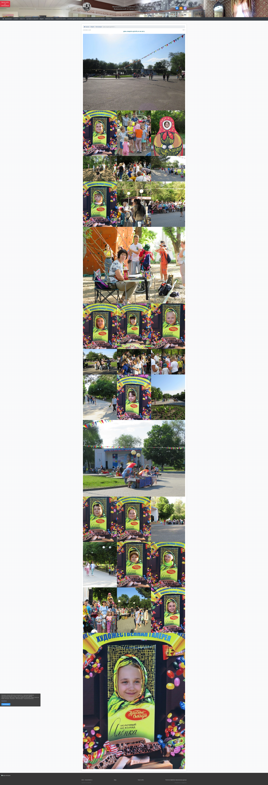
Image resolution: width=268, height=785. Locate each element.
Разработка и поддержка (181, 782)
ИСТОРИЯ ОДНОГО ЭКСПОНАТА (74, 18)
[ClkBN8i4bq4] (100, 326)
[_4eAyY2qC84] (134, 72)
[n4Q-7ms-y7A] (168, 610)
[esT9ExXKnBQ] (134, 265)
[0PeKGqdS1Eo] (100, 133)
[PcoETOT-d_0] (100, 204)
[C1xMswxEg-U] (134, 564)
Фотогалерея (99, 26)
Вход (115, 780)
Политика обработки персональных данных (176, 780)
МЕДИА (41, 18)
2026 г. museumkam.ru (86, 780)
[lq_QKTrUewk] (168, 168)
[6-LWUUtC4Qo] (100, 564)
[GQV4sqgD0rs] (100, 168)
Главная (87, 26)
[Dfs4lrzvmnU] (100, 519)
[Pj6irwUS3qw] (134, 701)
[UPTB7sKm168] (100, 610)
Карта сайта (141, 780)
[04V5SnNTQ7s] (134, 133)
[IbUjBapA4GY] (134, 397)
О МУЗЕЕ (16, 18)
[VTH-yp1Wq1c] (134, 610)
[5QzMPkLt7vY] (168, 519)
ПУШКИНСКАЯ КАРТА (60, 18)
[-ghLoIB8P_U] (134, 168)
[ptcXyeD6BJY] (100, 397)
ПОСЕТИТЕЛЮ (8, 18)
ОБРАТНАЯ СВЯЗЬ (49, 18)
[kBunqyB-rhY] (134, 326)
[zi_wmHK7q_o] (168, 564)
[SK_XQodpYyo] (134, 204)
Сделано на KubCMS (86, 782)
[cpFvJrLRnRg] (168, 361)
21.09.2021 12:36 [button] (87, 30)
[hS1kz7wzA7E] (168, 326)
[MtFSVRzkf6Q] (168, 204)
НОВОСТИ (22, 18)
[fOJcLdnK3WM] (168, 133)
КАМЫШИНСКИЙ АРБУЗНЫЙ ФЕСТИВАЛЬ (94, 18)
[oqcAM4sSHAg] (134, 361)
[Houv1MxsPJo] (134, 519)
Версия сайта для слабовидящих (5, 3)
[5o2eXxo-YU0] (100, 361)
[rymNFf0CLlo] (134, 458)
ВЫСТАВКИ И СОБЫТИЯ (32, 18)
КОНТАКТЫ (108, 18)
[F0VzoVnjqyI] (168, 397)
